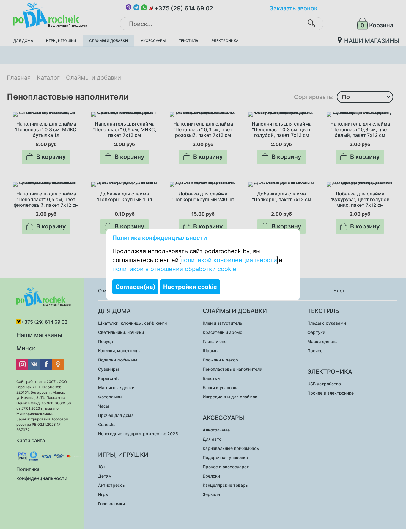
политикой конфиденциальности (228, 260)
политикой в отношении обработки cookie (174, 269)
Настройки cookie (190, 286)
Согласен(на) (135, 286)
